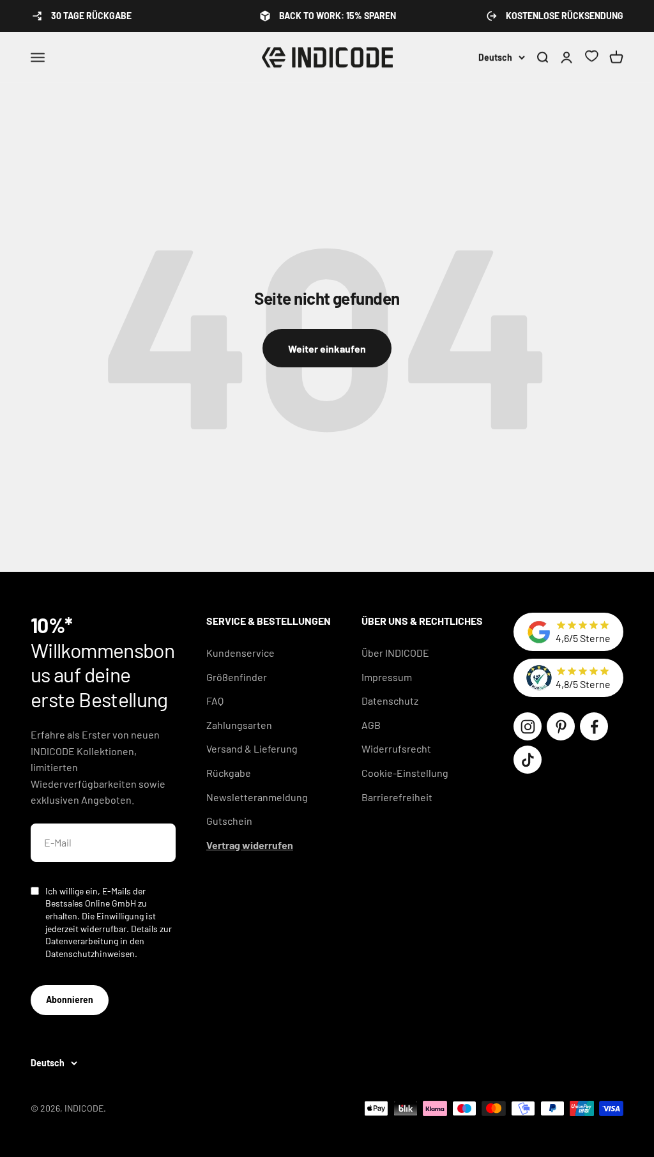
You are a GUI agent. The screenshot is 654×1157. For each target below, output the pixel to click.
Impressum (386, 677)
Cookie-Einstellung (404, 773)
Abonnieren (69, 999)
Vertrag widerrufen (249, 845)
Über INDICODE (395, 653)
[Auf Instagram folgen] (527, 726)
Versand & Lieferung (252, 748)
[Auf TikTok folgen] (527, 760)
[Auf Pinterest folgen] (561, 726)
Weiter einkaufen (327, 348)
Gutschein (229, 821)
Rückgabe (228, 773)
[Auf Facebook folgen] (594, 726)
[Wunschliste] (591, 58)
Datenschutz (389, 700)
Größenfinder (236, 677)
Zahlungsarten (239, 725)
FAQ (215, 700)
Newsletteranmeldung (257, 797)
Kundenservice (240, 653)
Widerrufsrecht (396, 748)
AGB (371, 725)
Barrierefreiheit (396, 797)
